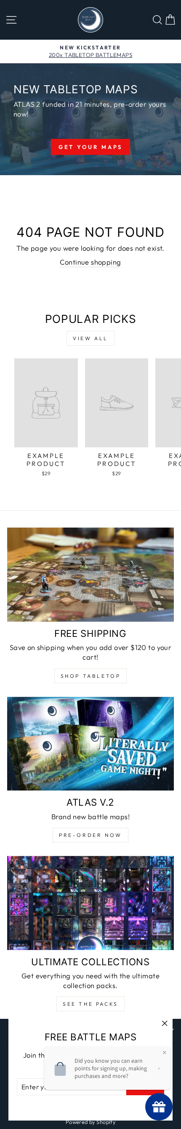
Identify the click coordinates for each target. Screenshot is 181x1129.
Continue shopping (90, 261)
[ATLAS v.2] (90, 744)
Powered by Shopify (90, 1121)
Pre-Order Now (90, 835)
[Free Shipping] (90, 575)
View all (90, 338)
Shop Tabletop (91, 676)
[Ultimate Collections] (90, 903)
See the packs (90, 1004)
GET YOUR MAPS (91, 146)
